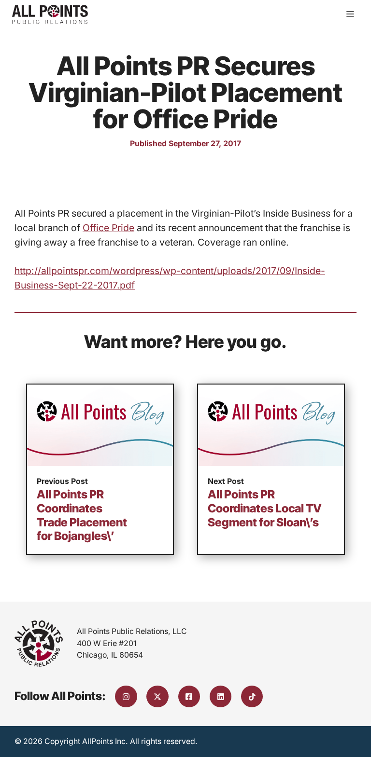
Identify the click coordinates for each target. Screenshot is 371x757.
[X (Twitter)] (157, 697)
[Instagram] (126, 697)
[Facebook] (189, 697)
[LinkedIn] (221, 697)
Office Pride (108, 228)
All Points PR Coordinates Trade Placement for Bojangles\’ (82, 515)
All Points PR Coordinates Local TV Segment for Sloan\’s (265, 508)
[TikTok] (252, 697)
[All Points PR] (50, 14)
